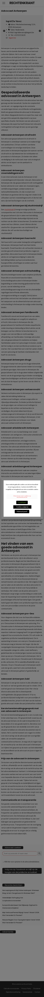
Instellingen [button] (22, 502)
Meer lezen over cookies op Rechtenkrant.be (22, 496)
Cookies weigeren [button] (22, 507)
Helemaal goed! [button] (22, 511)
